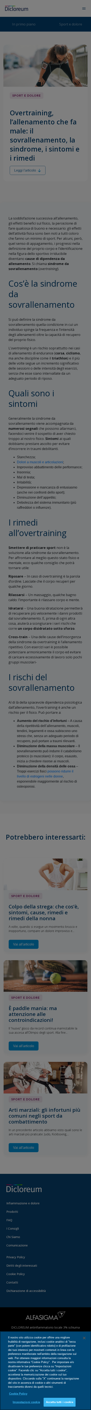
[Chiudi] (84, 1338)
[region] (45, 1370)
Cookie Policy (18, 1393)
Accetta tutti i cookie (59, 1402)
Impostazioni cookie (26, 1402)
